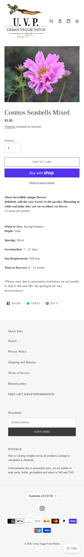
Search (12, 341)
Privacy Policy (17, 351)
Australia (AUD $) (41, 496)
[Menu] (77, 20)
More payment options (42, 182)
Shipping (9, 126)
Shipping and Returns (22, 362)
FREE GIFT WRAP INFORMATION (31, 394)
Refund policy (17, 383)
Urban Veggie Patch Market (46, 543)
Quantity (9, 140)
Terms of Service (19, 372)
